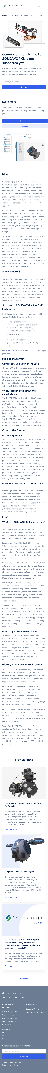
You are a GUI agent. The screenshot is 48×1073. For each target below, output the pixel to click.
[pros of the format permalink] (25, 359)
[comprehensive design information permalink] (40, 363)
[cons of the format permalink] (26, 430)
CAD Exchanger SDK (9, 1018)
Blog (3, 1036)
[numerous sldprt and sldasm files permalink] (3, 486)
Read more (24, 978)
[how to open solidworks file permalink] (39, 631)
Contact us (24, 126)
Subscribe (24, 1056)
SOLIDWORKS (11, 271)
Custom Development (9, 1015)
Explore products (25, 121)
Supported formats (33, 1009)
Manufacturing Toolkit (9, 1012)
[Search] (39, 6)
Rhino (5, 174)
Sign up (24, 87)
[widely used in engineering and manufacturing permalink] (19, 394)
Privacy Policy (7, 1065)
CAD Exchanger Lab (9, 1021)
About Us (5, 1032)
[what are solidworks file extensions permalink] (3, 525)
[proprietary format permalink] (23, 435)
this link (11, 350)
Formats (15, 15)
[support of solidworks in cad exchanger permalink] (16, 309)
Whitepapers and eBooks (35, 1012)
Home (4, 15)
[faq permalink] (9, 517)
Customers (6, 1029)
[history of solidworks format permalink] (43, 664)
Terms (16, 1065)
